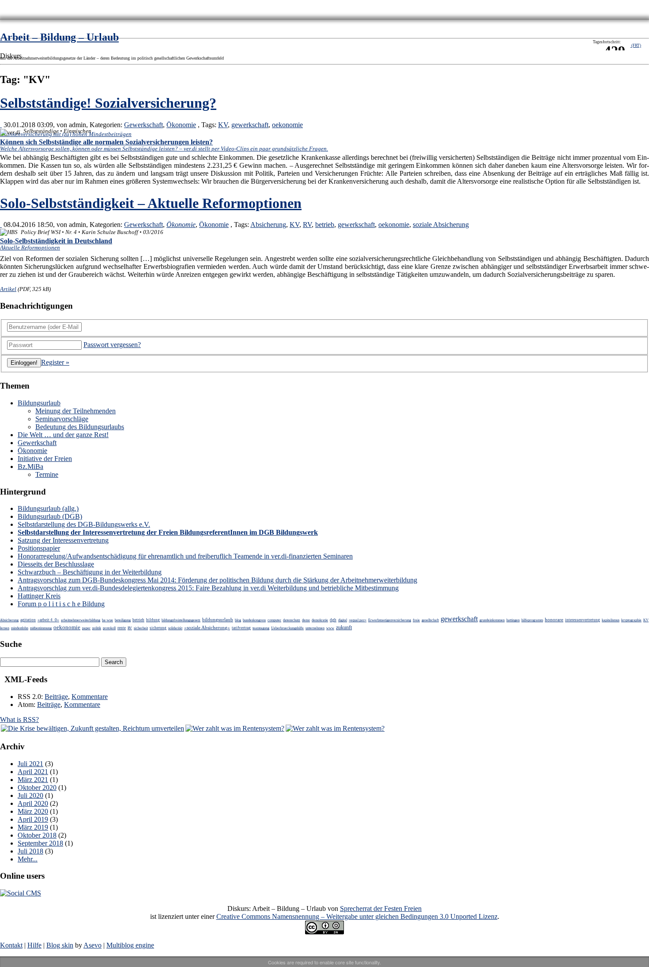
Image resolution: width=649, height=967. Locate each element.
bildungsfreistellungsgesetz (181, 620)
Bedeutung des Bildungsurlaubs (79, 427)
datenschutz (291, 620)
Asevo (92, 945)
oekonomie (287, 124)
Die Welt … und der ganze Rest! (63, 434)
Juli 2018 (30, 851)
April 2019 (33, 819)
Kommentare (90, 696)
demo (306, 620)
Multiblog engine (130, 945)
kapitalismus (610, 620)
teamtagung (261, 628)
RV (307, 224)
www (330, 628)
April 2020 (33, 803)
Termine (46, 474)
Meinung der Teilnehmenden (75, 411)
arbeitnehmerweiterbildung (80, 620)
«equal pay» (357, 620)
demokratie (320, 620)
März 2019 (33, 827)
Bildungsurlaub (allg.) (48, 508)
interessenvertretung (582, 620)
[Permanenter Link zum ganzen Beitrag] (1, 124)
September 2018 (40, 843)
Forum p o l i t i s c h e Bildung (61, 604)
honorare (554, 619)
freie (416, 620)
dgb (333, 620)
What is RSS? (19, 719)
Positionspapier (39, 548)
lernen (4, 628)
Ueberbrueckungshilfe (287, 628)
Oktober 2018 (37, 835)
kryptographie (631, 620)
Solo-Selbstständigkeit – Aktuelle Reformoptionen (151, 203)
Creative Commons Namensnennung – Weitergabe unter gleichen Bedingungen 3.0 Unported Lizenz (357, 916)
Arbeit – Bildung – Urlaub (59, 37)
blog (238, 620)
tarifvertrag (241, 628)
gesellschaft (430, 620)
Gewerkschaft (143, 124)
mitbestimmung (41, 628)
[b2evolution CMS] (20, 893)
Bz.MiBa (30, 466)
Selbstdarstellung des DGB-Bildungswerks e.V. (84, 524)
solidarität (175, 628)
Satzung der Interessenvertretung (63, 540)
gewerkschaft (249, 124)
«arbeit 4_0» (48, 620)
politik (96, 628)
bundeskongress (254, 620)
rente (121, 628)
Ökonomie (181, 124)
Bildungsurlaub (39, 403)
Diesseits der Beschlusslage (56, 564)
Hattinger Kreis (39, 596)
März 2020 (33, 811)
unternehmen (315, 628)
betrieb (324, 224)
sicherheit (141, 628)
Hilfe (34, 945)
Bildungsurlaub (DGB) (50, 516)
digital (342, 620)
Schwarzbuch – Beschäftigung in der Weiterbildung (90, 572)
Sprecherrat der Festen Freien (381, 908)
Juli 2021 (30, 763)
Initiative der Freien (45, 458)
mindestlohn (19, 628)
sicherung (158, 628)
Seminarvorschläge (61, 419)
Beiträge (56, 696)
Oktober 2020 (37, 787)
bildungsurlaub (217, 619)
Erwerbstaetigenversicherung (389, 620)
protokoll (109, 628)
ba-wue (107, 620)
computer (274, 620)
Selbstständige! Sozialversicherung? (108, 103)
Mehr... (28, 859)
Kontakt (11, 945)
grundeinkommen (492, 620)
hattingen (513, 620)
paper (86, 628)
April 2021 (33, 771)
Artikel (8, 289)
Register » (55, 362)
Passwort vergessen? (112, 344)
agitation (28, 620)
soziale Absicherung (441, 224)
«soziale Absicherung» (207, 627)
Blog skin (59, 945)
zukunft (344, 627)
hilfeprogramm (532, 620)
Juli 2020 (30, 795)
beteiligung (123, 620)
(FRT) (635, 45)
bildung (153, 620)
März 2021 (33, 779)
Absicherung (268, 224)
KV (223, 124)
